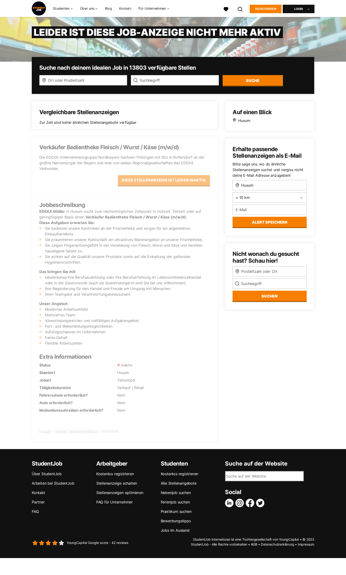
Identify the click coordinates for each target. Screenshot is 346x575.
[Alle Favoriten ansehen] (226, 8)
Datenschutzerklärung (277, 544)
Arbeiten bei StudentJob (53, 483)
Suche (252, 80)
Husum (45, 431)
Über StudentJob (47, 473)
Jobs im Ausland (175, 530)
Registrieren (265, 9)
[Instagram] (240, 503)
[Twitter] (261, 503)
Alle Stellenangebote (179, 483)
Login (298, 9)
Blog (108, 8)
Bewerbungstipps (176, 521)
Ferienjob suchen (175, 502)
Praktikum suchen (176, 511)
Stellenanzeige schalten (116, 483)
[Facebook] (251, 503)
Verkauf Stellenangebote (76, 431)
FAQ (35, 511)
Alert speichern (269, 222)
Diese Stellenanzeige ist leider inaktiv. (164, 180)
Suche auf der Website (256, 463)
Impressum (306, 544)
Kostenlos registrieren (115, 473)
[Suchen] (240, 8)
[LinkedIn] (230, 503)
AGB (254, 544)
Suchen (270, 296)
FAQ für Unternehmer (114, 502)
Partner (38, 502)
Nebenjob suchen (176, 492)
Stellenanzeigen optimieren (119, 492)
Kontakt (125, 8)
